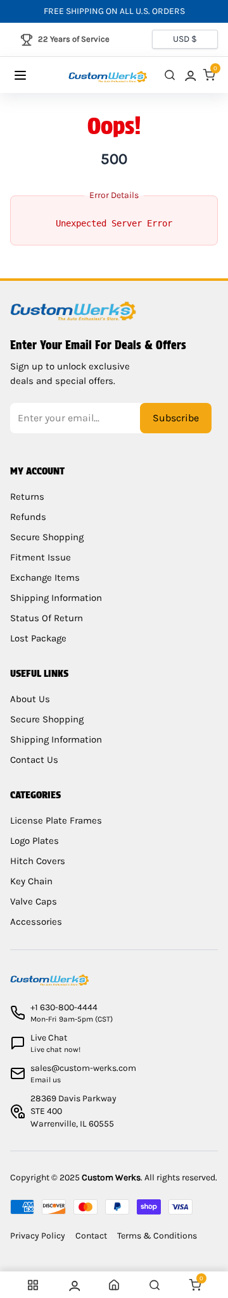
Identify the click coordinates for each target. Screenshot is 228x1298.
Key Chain (31, 881)
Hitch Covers (37, 861)
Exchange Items (45, 577)
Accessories (36, 921)
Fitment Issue (40, 557)
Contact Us (34, 759)
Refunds (28, 516)
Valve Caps (33, 901)
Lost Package (38, 638)
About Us (30, 699)
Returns (27, 496)
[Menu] (33, 75)
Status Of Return (46, 618)
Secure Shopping (47, 537)
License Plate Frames (56, 820)
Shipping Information (56, 597)
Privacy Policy (37, 1235)
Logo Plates (34, 840)
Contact (91, 1235)
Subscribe (176, 418)
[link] (189, 75)
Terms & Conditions (157, 1235)
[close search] (169, 75)
